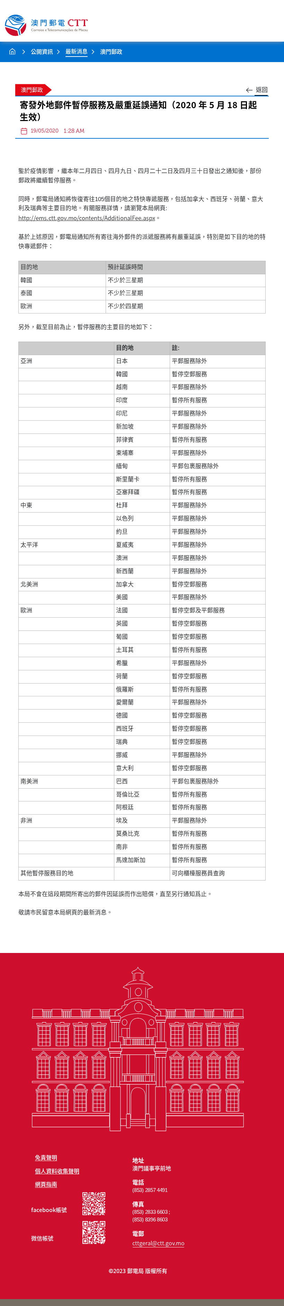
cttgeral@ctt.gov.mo (158, 1243)
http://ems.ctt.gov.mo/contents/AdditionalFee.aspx (86, 218)
